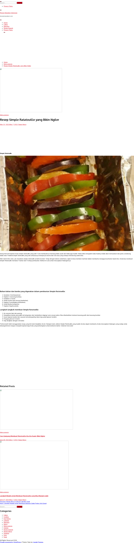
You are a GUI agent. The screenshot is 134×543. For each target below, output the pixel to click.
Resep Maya (8, 531)
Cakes (6, 24)
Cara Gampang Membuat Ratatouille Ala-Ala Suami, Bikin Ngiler (22, 436)
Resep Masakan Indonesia (8, 13)
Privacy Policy (8, 6)
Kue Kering (7, 519)
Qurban (6, 528)
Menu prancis (4, 115)
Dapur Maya (22, 124)
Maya (5, 524)
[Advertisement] (67, 47)
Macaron (6, 26)
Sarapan (6, 533)
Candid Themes (38, 542)
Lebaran (6, 520)
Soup (5, 537)
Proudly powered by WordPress (10, 542)
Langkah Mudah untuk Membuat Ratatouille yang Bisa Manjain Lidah (24, 496)
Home (6, 23)
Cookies (6, 517)
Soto (5, 535)
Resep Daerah (8, 28)
